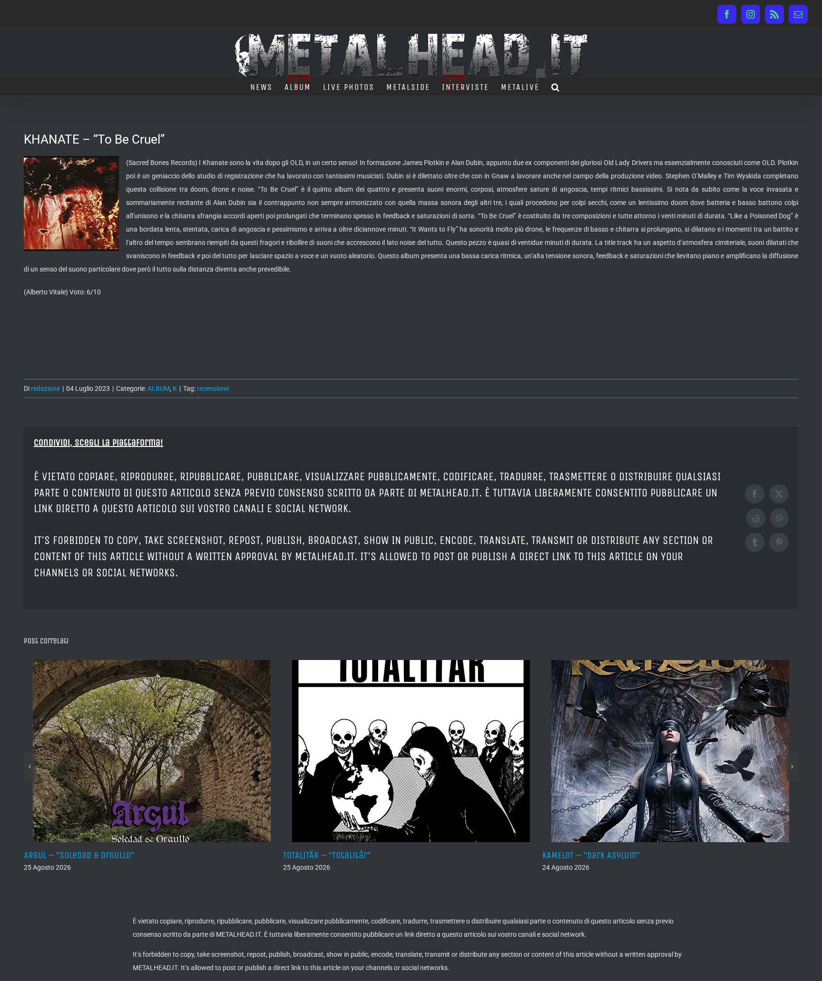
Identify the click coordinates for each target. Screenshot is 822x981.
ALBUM (158, 388)
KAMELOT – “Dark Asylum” (495, 855)
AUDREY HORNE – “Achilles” (757, 855)
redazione (45, 388)
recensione (213, 388)
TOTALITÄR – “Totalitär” (230, 855)
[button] (555, 86)
